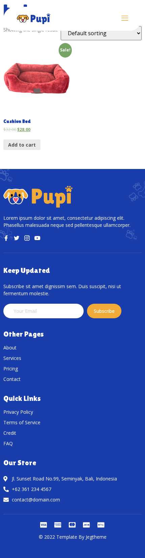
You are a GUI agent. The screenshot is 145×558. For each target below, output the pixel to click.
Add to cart (22, 145)
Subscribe (104, 311)
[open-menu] (124, 19)
